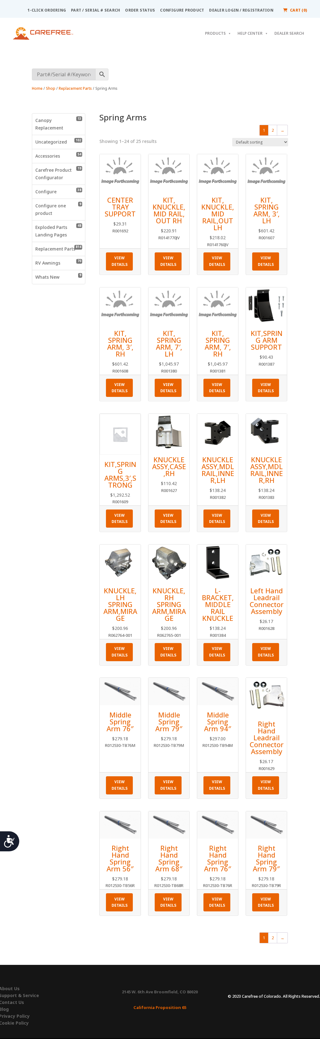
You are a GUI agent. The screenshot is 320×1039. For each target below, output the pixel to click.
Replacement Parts (75, 88)
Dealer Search (289, 33)
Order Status (140, 10)
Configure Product (182, 10)
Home (37, 88)
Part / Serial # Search (95, 10)
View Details (120, 261)
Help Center (250, 33)
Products (215, 33)
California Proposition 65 (159, 1007)
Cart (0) (298, 10)
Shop (50, 88)
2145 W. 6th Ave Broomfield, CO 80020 (160, 992)
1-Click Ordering (47, 10)
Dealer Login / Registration (241, 10)
